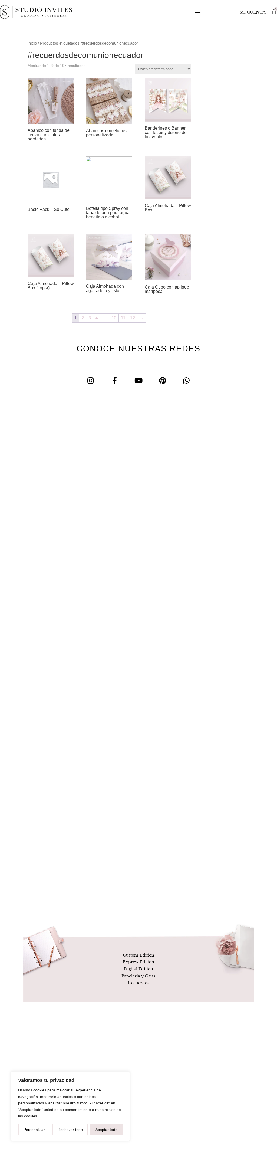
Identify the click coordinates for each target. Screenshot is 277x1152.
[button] (197, 12)
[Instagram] (90, 380)
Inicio (32, 43)
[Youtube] (138, 380)
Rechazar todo (70, 1129)
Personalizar (34, 1129)
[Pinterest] (162, 380)
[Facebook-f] (114, 380)
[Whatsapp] (186, 380)
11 (123, 318)
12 (132, 318)
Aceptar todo (106, 1129)
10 (113, 318)
